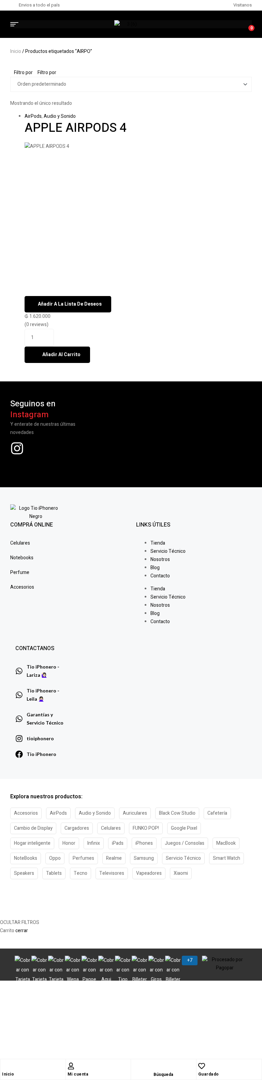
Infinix (93, 843)
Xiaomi (181, 873)
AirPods (33, 116)
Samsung (144, 858)
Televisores (111, 873)
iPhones (144, 843)
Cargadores (76, 828)
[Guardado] (201, 1066)
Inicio (15, 51)
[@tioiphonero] (17, 448)
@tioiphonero (41, 464)
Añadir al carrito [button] (61, 354)
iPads (117, 843)
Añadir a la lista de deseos (70, 304)
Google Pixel (184, 828)
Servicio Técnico (168, 551)
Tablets (54, 873)
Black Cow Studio (177, 813)
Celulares (111, 828)
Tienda (157, 543)
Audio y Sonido (60, 116)
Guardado (208, 1074)
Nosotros (160, 559)
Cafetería (217, 813)
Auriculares (135, 813)
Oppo (55, 858)
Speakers (24, 873)
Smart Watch (226, 858)
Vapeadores (149, 873)
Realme (114, 858)
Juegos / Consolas (184, 843)
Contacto (160, 575)
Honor (68, 843)
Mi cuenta (78, 1074)
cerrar (21, 930)
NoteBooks (25, 858)
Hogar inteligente (32, 843)
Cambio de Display (33, 828)
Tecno (80, 873)
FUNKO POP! (146, 828)
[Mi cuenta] (71, 1066)
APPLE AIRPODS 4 (76, 128)
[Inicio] (5, 1066)
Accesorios (26, 813)
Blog (155, 567)
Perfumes (83, 858)
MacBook (226, 843)
